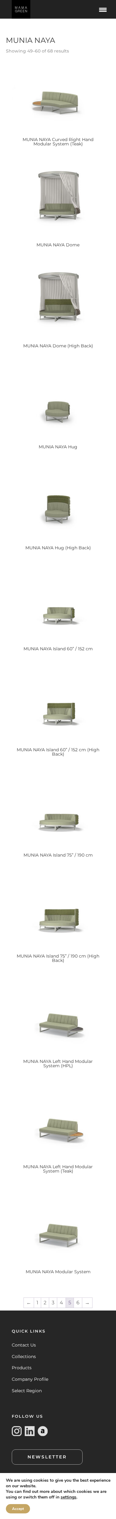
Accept (18, 1508)
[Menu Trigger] (103, 9)
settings (68, 1497)
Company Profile (30, 1379)
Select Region (27, 1390)
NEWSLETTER (47, 1457)
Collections (24, 1356)
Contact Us (24, 1345)
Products (22, 1367)
